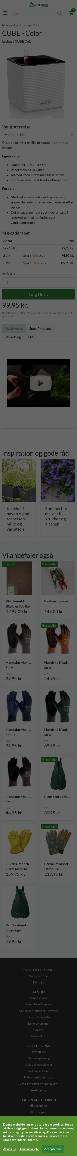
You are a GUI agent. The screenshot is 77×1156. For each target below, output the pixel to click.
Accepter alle (53, 1149)
